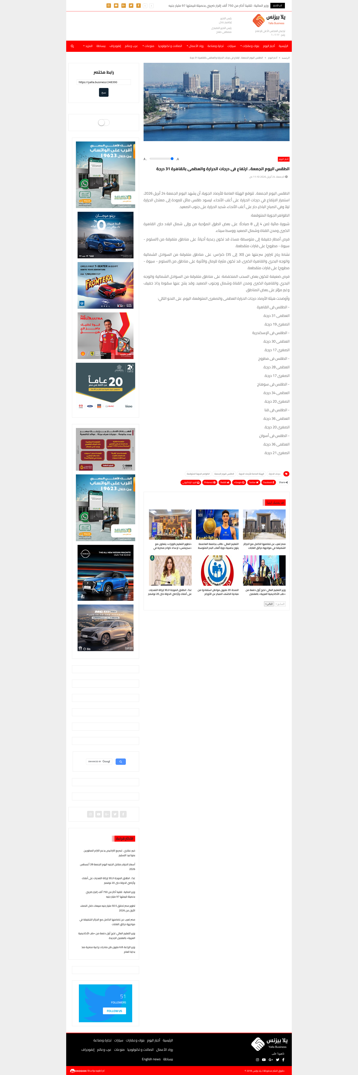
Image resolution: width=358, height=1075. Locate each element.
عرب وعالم (131, 46)
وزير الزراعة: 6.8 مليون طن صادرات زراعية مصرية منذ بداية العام (108, 949)
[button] (145, 6)
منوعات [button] (149, 46)
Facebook (268, 482)
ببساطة (101, 46)
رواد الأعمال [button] (196, 46)
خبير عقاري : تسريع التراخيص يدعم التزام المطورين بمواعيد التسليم (109, 853)
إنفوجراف (115, 46)
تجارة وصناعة (216, 46)
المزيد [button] (88, 46)
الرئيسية (168, 1040)
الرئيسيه (286, 57)
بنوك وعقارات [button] (250, 46)
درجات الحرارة (274, 474)
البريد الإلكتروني (189, 482)
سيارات (231, 46)
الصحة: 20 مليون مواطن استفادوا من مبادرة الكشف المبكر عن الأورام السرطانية (218, 592)
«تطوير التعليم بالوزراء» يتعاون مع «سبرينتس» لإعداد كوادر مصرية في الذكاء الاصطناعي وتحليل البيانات (172, 546)
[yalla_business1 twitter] (131, 5)
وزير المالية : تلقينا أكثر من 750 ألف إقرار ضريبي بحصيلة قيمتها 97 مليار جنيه (110, 894)
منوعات (119, 1049)
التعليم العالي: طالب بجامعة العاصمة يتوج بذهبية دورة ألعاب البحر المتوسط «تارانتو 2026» (218, 546)
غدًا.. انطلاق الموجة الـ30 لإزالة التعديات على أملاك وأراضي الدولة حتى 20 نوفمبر (170, 592)
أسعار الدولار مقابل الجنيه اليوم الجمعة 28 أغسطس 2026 (107, 866)
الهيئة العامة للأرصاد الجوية (251, 474)
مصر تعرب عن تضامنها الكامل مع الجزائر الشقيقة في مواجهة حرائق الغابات (265, 546)
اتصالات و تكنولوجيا (170, 46)
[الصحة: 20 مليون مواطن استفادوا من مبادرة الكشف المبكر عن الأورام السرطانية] (216, 570)
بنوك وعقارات (135, 1040)
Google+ (238, 482)
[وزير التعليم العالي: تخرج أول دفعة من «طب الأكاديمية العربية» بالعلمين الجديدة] (263, 570)
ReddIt (223, 482)
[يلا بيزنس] (270, 20)
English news (151, 1059)
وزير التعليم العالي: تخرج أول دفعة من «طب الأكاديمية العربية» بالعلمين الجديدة (266, 592)
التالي (270, 604)
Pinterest (208, 482)
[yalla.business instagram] (109, 5)
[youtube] (116, 5)
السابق (281, 604)
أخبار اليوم (269, 46)
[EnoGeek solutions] (78, 1070)
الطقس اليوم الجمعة (224, 474)
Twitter (252, 482)
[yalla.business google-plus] (123, 5)
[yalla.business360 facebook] (138, 5)
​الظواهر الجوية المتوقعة (198, 474)
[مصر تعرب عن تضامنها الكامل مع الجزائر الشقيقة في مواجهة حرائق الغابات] (263, 524)
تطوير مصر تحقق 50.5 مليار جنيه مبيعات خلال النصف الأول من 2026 (107, 908)
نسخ (103, 92)
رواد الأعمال (164, 1049)
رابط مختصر (104, 72)
